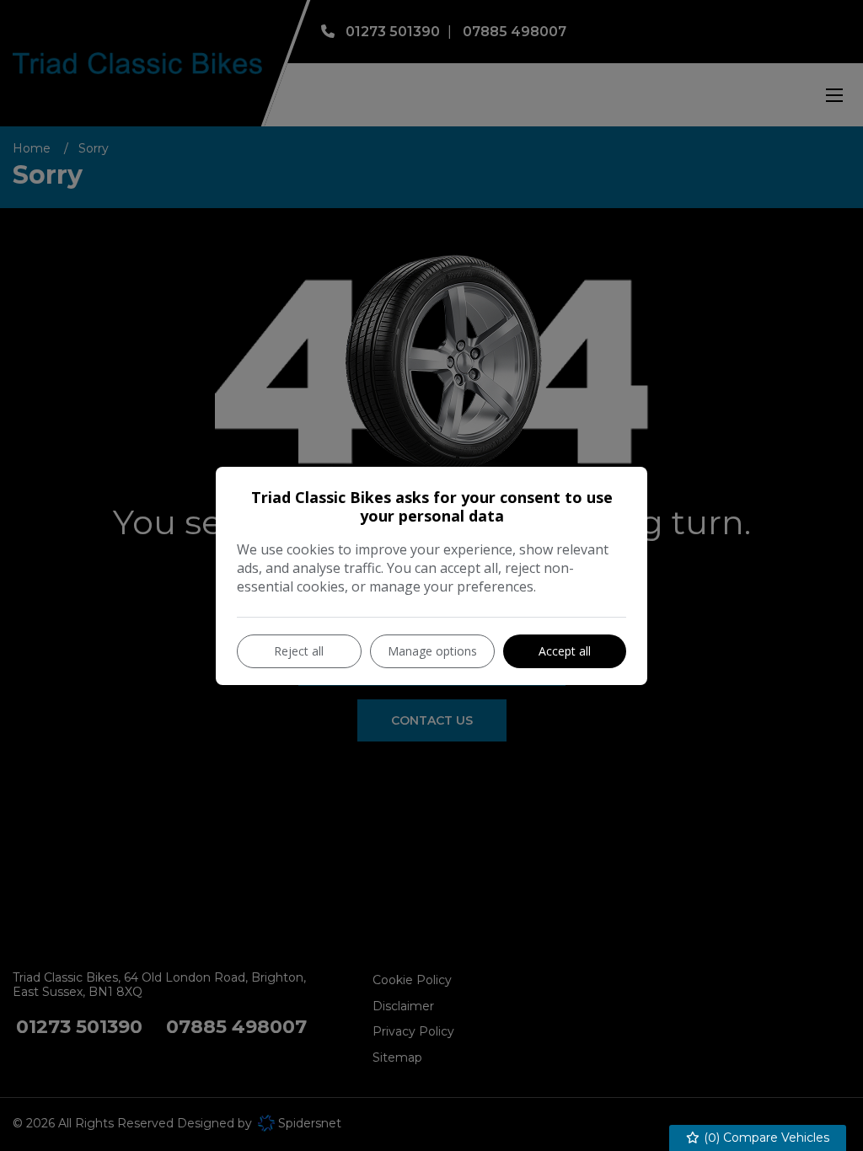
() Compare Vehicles (764, 1137)
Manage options (432, 651)
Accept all (565, 651)
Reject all (299, 651)
